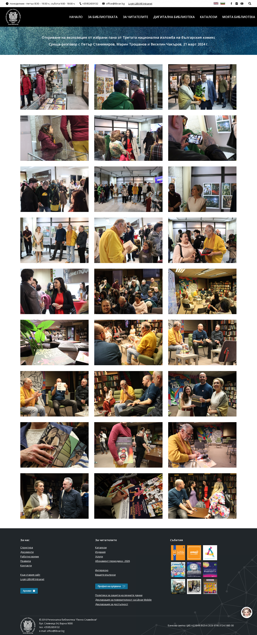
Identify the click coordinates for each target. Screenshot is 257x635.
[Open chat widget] (246, 612)
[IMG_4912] (202, 394)
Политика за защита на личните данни (118, 595)
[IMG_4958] (128, 496)
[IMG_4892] (128, 394)
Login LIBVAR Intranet (140, 3)
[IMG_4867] (128, 342)
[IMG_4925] (128, 445)
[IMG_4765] (54, 189)
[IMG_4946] (54, 496)
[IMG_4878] (202, 342)
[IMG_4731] (54, 87)
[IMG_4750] (202, 87)
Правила (25, 561)
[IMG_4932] (202, 445)
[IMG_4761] (128, 138)
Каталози (101, 547)
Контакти (26, 565)
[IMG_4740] (128, 87)
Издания (100, 552)
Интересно (101, 570)
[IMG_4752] (54, 138)
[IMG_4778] (202, 189)
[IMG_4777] (128, 189)
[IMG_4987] (202, 496)
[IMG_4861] (54, 342)
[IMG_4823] (202, 240)
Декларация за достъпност (111, 604)
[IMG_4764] (202, 138)
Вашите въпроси (105, 574)
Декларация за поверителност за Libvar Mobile (123, 599)
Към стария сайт (30, 574)
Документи (27, 552)
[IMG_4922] (54, 445)
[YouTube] (242, 3)
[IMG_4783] (54, 240)
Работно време (29, 556)
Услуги (99, 556)
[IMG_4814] (128, 240)
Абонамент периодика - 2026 (112, 561)
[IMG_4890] (54, 394)
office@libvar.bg (55, 631)
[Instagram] (236, 3)
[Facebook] (231, 3)
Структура (26, 547)
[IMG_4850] (128, 291)
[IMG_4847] (54, 291)
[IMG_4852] (202, 291)
